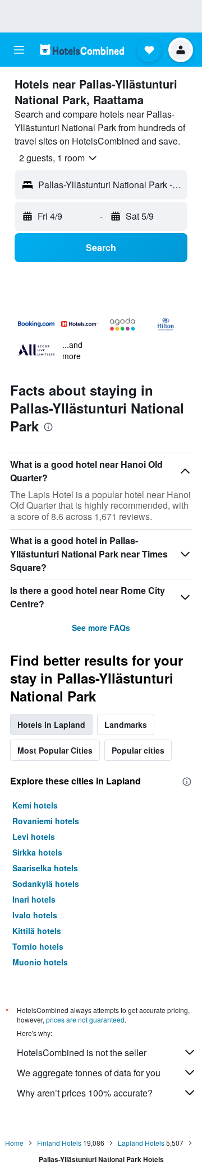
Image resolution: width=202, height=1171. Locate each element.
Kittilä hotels (36, 930)
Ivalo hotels (34, 915)
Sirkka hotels (37, 852)
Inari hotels (34, 899)
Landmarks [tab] (125, 724)
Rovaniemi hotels (45, 820)
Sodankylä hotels (45, 883)
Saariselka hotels (45, 867)
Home (14, 1142)
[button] (19, 50)
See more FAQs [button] (101, 627)
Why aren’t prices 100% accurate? (85, 1092)
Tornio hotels (37, 946)
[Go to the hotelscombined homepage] (82, 49)
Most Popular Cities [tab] (55, 750)
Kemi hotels (35, 805)
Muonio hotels (40, 962)
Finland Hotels (59, 1142)
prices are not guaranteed (85, 1019)
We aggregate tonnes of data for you (88, 1072)
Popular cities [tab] (138, 750)
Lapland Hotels (141, 1142)
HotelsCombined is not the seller (81, 1052)
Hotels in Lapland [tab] (51, 724)
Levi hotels (33, 836)
